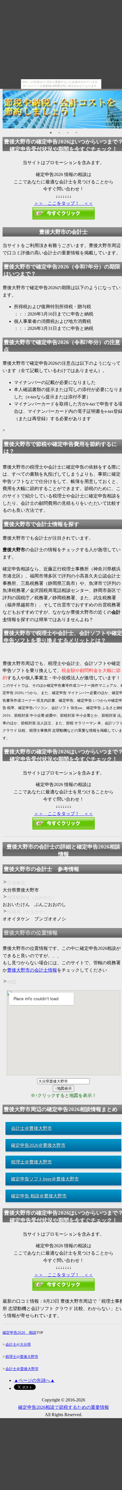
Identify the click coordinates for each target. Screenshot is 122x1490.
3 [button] (68, 133)
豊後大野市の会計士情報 (32, 970)
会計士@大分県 (18, 1344)
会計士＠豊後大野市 (31, 1128)
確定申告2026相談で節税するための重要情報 (63, 1407)
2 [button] (59, 133)
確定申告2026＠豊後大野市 (38, 1145)
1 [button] (51, 133)
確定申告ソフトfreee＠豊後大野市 (45, 1178)
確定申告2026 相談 (19, 1332)
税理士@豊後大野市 (21, 1356)
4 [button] (76, 133)
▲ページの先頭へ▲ (34, 1380)
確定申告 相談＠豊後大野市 (39, 1195)
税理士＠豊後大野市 (31, 1162)
